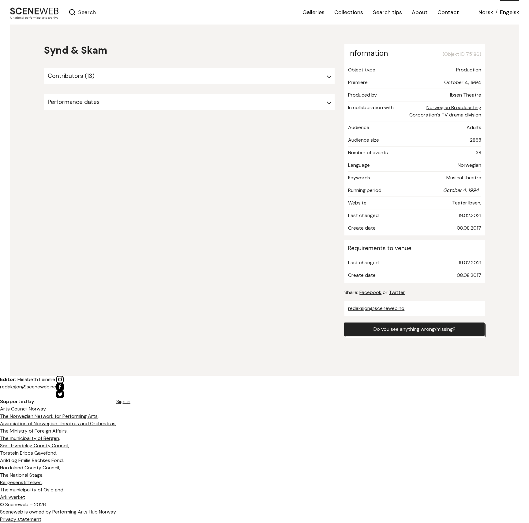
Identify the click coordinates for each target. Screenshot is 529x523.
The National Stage (21, 475)
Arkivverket (12, 497)
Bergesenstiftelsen (21, 482)
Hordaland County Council (29, 467)
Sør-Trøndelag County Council (34, 445)
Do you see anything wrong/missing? (414, 329)
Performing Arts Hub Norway (84, 512)
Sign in (123, 401)
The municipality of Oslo (27, 490)
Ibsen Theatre (465, 95)
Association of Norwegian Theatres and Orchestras (57, 423)
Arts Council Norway (23, 409)
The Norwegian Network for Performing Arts (49, 416)
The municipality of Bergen (29, 438)
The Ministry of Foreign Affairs (33, 431)
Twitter (397, 292)
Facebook (370, 292)
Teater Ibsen (466, 203)
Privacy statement (20, 519)
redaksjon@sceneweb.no (376, 308)
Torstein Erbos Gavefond (28, 453)
